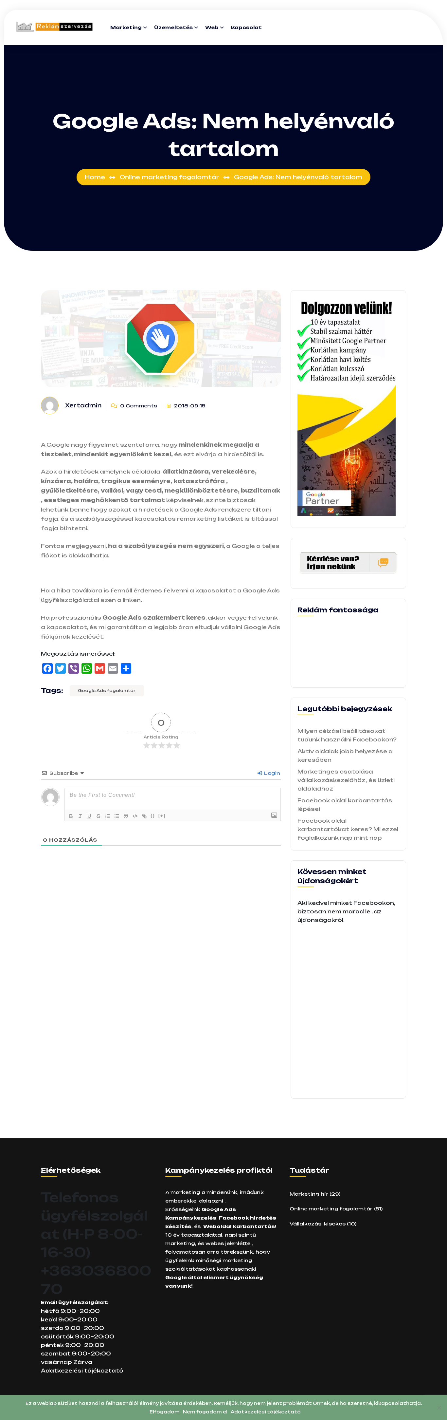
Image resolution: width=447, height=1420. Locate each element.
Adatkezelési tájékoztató (82, 1370)
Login (271, 773)
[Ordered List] (107, 816)
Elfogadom (165, 1411)
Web (212, 27)
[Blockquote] (126, 816)
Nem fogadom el (205, 1411)
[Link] (144, 816)
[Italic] (80, 816)
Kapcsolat (246, 27)
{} (153, 815)
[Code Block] (135, 816)
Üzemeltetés (173, 27)
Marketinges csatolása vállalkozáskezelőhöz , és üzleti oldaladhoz (346, 780)
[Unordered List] (116, 816)
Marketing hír (309, 1194)
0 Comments (138, 405)
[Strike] (98, 816)
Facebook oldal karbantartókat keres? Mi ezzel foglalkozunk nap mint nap (347, 829)
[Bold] (71, 816)
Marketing (126, 27)
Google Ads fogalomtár (107, 690)
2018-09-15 (188, 405)
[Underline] (89, 816)
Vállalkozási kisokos (318, 1223)
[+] (162, 815)
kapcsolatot (66, 627)
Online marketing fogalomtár (331, 1208)
